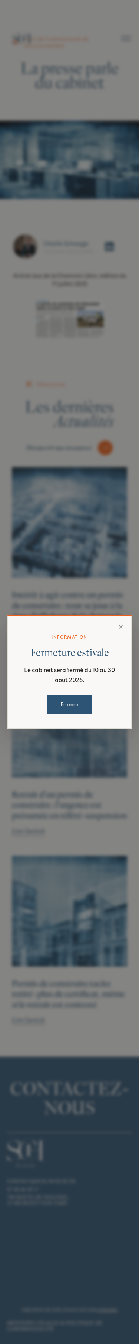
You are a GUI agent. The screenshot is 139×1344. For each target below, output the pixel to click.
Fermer (69, 704)
